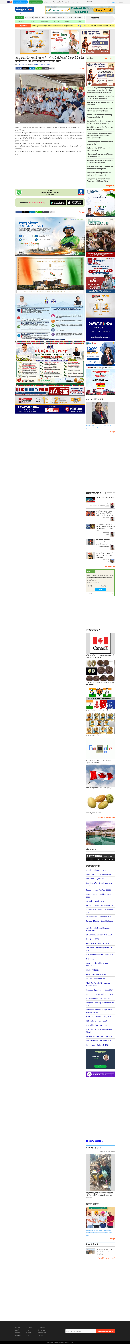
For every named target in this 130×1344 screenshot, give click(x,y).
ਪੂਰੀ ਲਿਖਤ (100, 1066)
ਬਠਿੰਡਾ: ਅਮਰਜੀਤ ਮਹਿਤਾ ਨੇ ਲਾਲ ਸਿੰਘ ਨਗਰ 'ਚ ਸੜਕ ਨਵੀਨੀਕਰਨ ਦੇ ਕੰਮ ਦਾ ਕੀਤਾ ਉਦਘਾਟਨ (100, 168)
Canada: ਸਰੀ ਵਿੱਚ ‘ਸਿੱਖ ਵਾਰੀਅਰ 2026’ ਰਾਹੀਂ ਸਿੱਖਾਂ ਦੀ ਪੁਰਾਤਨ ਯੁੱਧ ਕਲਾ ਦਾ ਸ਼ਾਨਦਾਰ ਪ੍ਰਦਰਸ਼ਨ (75, 26)
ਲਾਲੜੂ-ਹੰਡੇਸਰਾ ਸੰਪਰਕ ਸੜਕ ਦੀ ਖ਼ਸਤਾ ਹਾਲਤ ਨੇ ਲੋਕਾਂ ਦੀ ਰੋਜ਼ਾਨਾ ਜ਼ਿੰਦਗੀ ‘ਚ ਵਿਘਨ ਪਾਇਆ (100, 161)
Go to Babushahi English (20, 2)
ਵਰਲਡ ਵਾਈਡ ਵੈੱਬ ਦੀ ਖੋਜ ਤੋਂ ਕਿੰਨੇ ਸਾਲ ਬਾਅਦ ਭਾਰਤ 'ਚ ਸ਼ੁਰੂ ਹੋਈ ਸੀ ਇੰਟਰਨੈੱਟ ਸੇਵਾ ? (100, 761)
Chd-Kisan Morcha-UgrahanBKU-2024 (99, 948)
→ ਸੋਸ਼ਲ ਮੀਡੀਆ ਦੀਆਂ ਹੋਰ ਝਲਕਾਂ (105, 1258)
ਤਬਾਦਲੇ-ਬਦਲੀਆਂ (28, 17)
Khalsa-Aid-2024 (92, 970)
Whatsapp (38, 68)
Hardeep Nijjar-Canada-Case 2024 (99, 990)
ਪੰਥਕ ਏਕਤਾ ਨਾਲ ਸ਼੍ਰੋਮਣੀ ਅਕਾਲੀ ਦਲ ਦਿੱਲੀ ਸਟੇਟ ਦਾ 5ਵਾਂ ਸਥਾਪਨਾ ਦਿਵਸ (100, 143)
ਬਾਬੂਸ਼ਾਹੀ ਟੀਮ (52, 2)
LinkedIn (32, 68)
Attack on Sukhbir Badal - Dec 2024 (100, 905)
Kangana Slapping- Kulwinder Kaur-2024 (100, 1004)
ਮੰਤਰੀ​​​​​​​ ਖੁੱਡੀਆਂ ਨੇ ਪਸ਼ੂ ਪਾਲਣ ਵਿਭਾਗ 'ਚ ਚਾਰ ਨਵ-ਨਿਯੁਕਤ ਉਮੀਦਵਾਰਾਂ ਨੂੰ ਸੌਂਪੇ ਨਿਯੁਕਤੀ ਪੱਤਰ (98, 180)
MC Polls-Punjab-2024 (95, 901)
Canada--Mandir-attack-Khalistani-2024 (100, 922)
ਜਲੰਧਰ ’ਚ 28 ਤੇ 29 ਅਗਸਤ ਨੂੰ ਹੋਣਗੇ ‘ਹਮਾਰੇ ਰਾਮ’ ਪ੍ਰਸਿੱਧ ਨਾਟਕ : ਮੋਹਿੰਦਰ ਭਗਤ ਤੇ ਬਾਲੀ (99, 174)
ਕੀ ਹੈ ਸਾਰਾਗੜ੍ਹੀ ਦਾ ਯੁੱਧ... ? (93, 735)
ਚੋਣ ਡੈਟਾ (72, 2)
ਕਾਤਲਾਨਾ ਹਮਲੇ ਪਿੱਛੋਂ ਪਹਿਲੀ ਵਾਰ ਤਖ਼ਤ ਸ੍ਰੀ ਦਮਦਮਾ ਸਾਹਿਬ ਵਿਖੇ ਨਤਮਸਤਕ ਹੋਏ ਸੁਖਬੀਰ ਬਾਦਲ (99, 110)
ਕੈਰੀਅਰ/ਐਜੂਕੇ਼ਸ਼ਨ (44, 21)
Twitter (25, 68)
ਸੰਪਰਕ (77, 2)
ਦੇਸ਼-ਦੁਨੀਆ (61, 17)
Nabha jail (90, 959)
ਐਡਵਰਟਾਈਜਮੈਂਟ (65, 2)
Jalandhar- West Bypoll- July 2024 (99, 994)
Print (52, 68)
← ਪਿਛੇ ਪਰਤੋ (81, 68)
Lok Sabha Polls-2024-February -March (99, 1030)
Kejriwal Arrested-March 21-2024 (99, 1036)
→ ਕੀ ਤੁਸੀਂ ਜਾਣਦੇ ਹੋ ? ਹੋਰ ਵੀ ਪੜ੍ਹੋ (105, 817)
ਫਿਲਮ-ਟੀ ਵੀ (56, 21)
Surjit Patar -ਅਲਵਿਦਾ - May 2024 (98, 1016)
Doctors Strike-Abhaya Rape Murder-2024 (97, 964)
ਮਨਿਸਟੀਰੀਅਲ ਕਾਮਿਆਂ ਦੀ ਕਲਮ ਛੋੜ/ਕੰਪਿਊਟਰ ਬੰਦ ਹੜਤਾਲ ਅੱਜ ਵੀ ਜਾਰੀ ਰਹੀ (100, 155)
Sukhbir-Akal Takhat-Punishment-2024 (99, 911)
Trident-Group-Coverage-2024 (98, 998)
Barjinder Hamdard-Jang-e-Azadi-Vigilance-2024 (99, 1010)
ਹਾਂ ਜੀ (90, 586)
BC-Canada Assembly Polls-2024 (99, 935)
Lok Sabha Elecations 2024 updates (100, 1025)
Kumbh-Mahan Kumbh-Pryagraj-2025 (99, 895)
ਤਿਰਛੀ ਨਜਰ (32, 21)
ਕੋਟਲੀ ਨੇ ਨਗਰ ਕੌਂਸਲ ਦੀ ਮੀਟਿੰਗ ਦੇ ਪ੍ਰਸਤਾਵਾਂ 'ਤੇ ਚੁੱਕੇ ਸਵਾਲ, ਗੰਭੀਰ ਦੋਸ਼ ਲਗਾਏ (99, 149)
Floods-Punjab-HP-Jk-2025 (96, 870)
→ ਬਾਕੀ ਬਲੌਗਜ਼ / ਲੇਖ (109, 567)
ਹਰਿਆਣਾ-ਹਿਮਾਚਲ (39, 17)
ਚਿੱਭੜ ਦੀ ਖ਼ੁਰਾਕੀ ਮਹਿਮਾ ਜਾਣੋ (93, 813)
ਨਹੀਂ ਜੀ (104, 586)
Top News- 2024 (92, 939)
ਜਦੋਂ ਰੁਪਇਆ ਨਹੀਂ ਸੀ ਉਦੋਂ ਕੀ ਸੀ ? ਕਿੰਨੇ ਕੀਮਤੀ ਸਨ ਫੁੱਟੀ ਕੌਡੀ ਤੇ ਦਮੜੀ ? (100, 684)
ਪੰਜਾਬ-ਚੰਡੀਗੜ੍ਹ (41, 1330)
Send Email (45, 68)
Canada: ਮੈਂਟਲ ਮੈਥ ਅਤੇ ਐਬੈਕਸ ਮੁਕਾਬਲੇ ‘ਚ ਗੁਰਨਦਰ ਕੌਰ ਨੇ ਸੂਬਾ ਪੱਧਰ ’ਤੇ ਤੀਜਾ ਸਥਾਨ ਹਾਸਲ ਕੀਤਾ (100, 122)
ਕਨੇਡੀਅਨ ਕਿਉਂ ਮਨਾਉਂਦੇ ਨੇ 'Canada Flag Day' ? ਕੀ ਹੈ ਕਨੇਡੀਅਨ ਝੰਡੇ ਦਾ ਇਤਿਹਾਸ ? (100, 656)
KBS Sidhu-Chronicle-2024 (96, 1021)
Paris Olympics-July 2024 (96, 974)
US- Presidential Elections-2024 (98, 916)
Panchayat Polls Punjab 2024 (97, 943)
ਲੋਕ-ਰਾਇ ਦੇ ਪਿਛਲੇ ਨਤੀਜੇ (108, 594)
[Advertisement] (50, 173)
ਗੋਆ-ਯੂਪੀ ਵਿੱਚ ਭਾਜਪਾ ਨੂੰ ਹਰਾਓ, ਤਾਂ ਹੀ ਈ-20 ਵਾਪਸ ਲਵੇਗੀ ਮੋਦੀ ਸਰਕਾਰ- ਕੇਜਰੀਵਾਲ (100, 128)
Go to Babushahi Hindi (36, 2)
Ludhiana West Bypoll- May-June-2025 (99, 884)
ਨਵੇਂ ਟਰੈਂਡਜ (79, 21)
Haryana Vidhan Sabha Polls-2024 (99, 954)
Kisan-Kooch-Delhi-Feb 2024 (97, 1045)
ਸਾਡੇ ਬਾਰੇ (46, 2)
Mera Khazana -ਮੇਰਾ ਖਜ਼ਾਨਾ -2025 (98, 874)
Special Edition (94, 1141)
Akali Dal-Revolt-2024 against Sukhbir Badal (98, 984)
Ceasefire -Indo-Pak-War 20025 (98, 890)
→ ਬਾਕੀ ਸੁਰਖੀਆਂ (109, 186)
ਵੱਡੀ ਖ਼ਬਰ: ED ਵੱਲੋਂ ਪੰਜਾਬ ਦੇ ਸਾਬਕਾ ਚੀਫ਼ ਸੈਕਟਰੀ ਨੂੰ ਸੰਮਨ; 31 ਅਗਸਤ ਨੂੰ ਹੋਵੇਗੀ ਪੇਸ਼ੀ (99, 116)
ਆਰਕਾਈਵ (58, 2)
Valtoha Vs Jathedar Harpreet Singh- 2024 (98, 929)
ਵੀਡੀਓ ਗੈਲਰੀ (78, 17)
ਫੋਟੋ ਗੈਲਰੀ (69, 17)
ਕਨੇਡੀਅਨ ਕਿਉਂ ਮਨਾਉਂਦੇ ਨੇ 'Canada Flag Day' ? (99, 788)
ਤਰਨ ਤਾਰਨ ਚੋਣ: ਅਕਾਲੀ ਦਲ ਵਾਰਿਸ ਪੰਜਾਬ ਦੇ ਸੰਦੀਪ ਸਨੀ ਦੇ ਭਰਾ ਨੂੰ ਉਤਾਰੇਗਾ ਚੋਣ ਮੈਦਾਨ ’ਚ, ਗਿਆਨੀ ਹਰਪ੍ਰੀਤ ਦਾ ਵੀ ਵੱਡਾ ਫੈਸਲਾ (49, 59)
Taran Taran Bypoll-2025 (95, 879)
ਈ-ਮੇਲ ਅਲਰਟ (21, 21)
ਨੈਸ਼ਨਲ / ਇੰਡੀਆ (51, 17)
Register (121, 2)
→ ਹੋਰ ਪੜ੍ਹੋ (111, 432)
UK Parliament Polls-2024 (96, 978)
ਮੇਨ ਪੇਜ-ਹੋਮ (20, 17)
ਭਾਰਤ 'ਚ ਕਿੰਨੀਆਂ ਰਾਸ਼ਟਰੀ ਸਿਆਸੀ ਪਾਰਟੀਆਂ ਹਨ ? (99, 710)
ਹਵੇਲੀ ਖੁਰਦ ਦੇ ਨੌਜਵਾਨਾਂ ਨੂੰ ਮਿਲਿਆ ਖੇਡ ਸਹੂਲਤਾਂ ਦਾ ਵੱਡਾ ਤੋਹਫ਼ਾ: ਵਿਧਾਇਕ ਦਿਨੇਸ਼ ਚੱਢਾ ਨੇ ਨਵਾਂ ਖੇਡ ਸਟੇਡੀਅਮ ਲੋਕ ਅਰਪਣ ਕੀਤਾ (99, 135)
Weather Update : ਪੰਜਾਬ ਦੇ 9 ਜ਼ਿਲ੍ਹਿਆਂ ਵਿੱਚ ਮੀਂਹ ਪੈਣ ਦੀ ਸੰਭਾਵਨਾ (100, 104)
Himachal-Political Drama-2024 (98, 1040)
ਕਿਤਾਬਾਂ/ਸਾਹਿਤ (68, 21)
